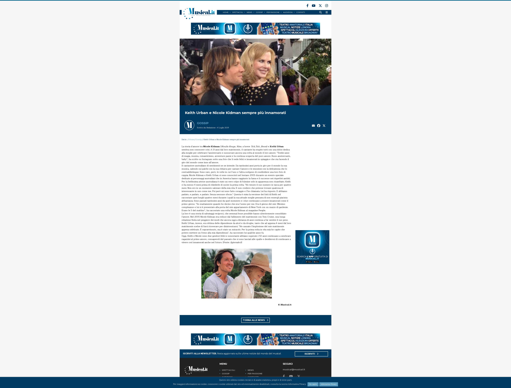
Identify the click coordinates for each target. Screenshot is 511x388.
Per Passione (273, 12)
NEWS (251, 370)
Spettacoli (237, 12)
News (249, 12)
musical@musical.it (294, 369)
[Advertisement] (312, 185)
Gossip (259, 12)
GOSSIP (226, 373)
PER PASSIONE (255, 373)
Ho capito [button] (313, 384)
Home (225, 12)
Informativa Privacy (328, 384)
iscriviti (310, 354)
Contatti (300, 12)
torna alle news (254, 320)
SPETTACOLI (228, 370)
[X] (324, 125)
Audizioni (287, 12)
